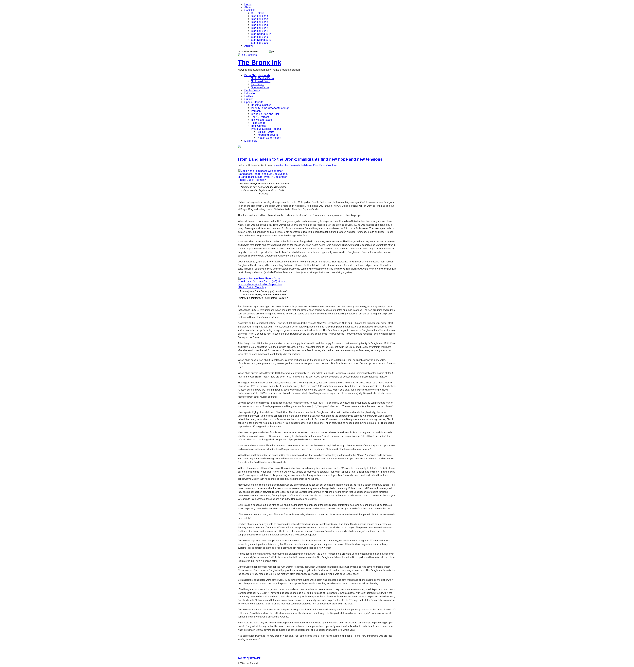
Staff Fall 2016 (259, 22)
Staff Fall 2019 (259, 16)
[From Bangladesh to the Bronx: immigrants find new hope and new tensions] (246, 153)
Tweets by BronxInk (249, 658)
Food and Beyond (268, 135)
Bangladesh (278, 165)
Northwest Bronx (260, 81)
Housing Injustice (261, 105)
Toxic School (258, 123)
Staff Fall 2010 (259, 37)
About (247, 7)
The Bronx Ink (259, 62)
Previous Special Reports (266, 129)
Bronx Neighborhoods (257, 75)
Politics (248, 96)
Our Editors (257, 13)
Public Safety (252, 90)
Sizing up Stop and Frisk (265, 114)
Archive (248, 46)
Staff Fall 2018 (259, 19)
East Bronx (257, 84)
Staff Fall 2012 (259, 28)
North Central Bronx (262, 78)
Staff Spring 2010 (261, 40)
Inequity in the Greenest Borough (270, 108)
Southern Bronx (260, 87)
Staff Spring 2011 (261, 34)
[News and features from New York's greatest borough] (247, 55)
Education (250, 93)
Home (247, 4)
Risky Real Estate (261, 120)
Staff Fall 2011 (259, 31)
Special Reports (253, 102)
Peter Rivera (319, 165)
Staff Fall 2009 (259, 43)
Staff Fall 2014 (259, 25)
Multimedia (250, 140)
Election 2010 (266, 132)
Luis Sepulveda (292, 165)
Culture (248, 99)
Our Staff (249, 10)
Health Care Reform (269, 137)
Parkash (256, 111)
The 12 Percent (260, 117)
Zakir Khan (331, 165)
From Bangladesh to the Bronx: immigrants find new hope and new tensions (310, 159)
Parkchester (306, 165)
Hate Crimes (258, 126)
